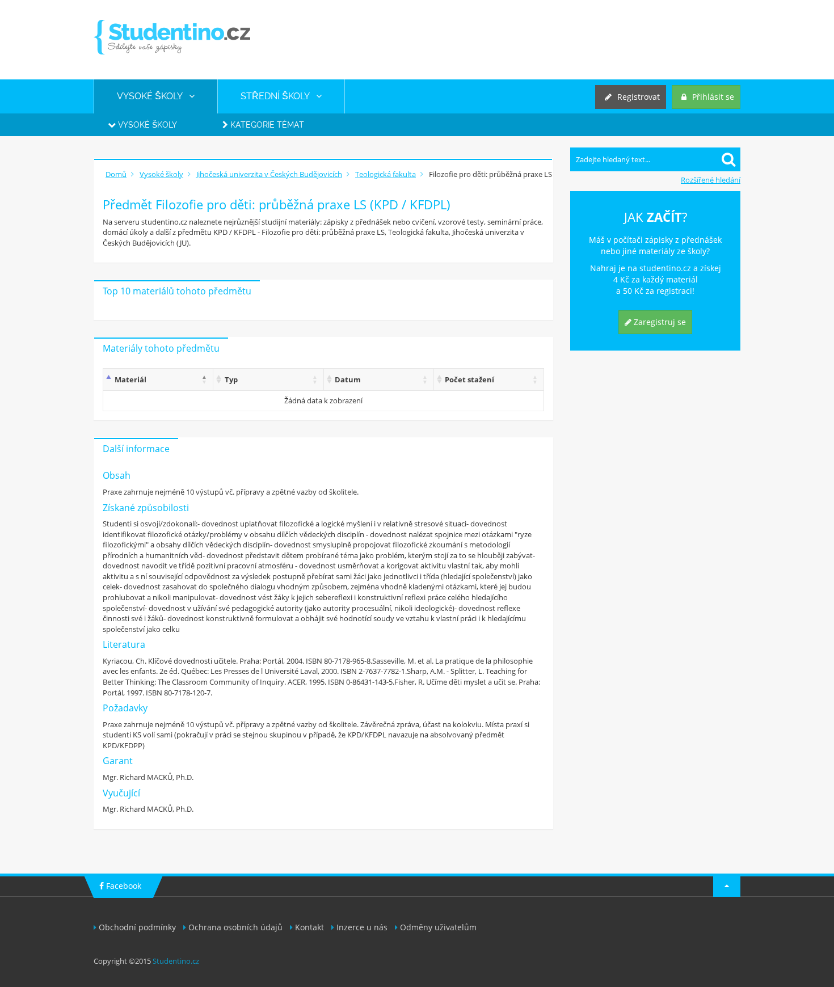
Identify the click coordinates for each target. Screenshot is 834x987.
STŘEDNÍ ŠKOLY (278, 96)
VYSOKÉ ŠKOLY (153, 96)
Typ (231, 379)
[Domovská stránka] (172, 37)
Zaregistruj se (658, 322)
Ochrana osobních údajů (235, 927)
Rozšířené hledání (710, 180)
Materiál (130, 379)
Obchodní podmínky (137, 927)
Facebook (122, 885)
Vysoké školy (146, 124)
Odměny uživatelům (438, 927)
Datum (348, 379)
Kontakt (309, 927)
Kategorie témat (266, 124)
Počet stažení (469, 379)
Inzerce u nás (361, 927)
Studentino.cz (176, 961)
